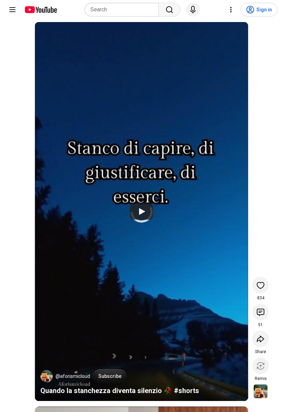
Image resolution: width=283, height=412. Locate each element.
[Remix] (260, 366)
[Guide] (12, 10)
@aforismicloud (73, 376)
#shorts (186, 391)
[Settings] (231, 10)
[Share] (260, 339)
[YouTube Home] (40, 9)
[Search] (169, 10)
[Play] (141, 211)
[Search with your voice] (193, 10)
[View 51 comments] (260, 312)
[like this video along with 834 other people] (260, 285)
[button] (46, 376)
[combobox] (123, 10)
